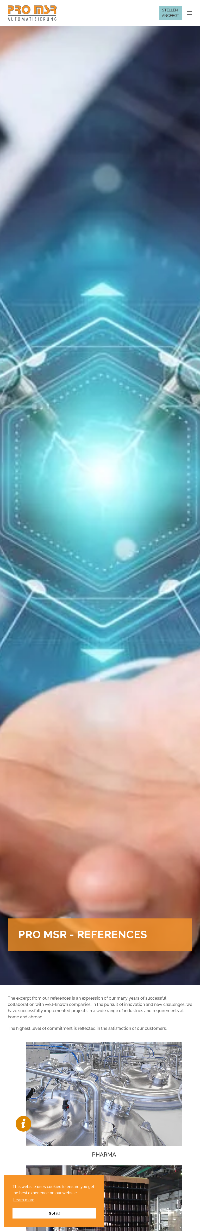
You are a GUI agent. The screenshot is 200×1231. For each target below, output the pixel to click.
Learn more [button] (23, 1200)
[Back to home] (32, 13)
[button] (189, 13)
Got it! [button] (54, 1213)
